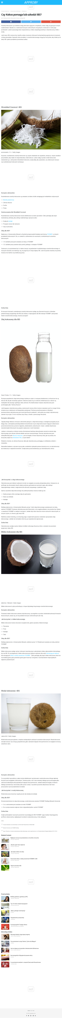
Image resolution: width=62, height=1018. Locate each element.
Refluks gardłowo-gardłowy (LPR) (19, 896)
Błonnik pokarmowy (8, 200)
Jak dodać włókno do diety (17, 851)
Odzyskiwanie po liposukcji (17, 917)
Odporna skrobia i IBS (15, 865)
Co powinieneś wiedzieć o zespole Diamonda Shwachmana (25, 962)
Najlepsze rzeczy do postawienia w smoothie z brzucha (24, 837)
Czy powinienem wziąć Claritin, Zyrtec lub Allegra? (23, 941)
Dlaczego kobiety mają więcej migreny (20, 934)
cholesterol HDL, (17, 437)
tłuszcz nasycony (18, 435)
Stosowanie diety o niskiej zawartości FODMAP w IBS (23, 858)
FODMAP (49, 234)
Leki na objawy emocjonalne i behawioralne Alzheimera (24, 948)
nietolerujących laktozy (52, 653)
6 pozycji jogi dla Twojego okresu (18, 924)
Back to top (31, 1010)
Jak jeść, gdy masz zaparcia (17, 844)
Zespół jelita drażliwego (15, 11)
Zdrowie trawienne (5, 11)
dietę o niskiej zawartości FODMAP (20, 655)
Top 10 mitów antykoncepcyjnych (18, 903)
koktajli (10, 221)
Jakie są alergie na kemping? (17, 910)
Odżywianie (24, 11)
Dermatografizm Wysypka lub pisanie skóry (21, 955)
